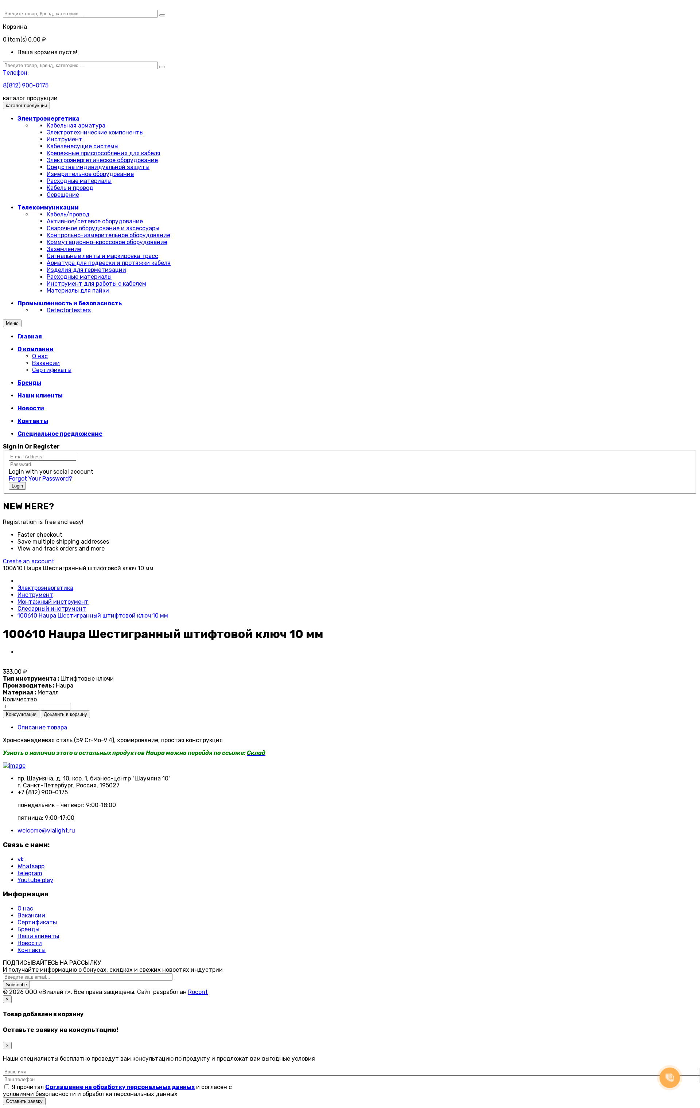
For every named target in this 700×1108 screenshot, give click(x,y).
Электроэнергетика (45, 587)
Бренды (28, 929)
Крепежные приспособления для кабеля (103, 153)
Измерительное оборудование (90, 174)
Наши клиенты (38, 936)
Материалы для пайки (78, 290)
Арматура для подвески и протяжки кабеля (109, 262)
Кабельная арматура (76, 125)
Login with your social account (51, 471)
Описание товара (42, 727)
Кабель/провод (68, 214)
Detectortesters (69, 310)
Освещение (63, 194)
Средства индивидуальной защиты (98, 167)
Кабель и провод (70, 187)
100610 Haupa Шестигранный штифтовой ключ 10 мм (93, 615)
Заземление (64, 249)
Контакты (32, 950)
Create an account (28, 561)
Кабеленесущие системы (82, 146)
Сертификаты (51, 370)
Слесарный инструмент (52, 608)
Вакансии (46, 363)
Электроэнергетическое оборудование (102, 160)
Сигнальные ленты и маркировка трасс (102, 255)
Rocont (198, 991)
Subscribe (16, 984)
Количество (20, 699)
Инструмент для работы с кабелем (96, 283)
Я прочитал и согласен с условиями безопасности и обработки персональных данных (117, 1090)
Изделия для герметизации (86, 269)
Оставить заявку (24, 1101)
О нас (40, 356)
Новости (30, 943)
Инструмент (64, 139)
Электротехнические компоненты (95, 132)
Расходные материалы (79, 180)
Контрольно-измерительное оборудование (108, 235)
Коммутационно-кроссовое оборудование (107, 242)
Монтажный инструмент (53, 601)
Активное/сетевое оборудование (95, 221)
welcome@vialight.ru (46, 830)
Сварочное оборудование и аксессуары (103, 228)
